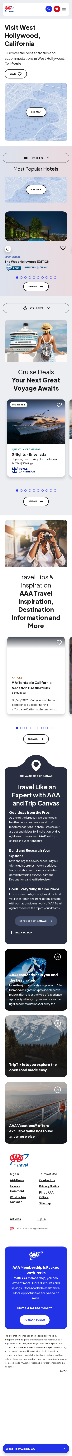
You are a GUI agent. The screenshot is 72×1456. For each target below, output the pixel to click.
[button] (17, 276)
